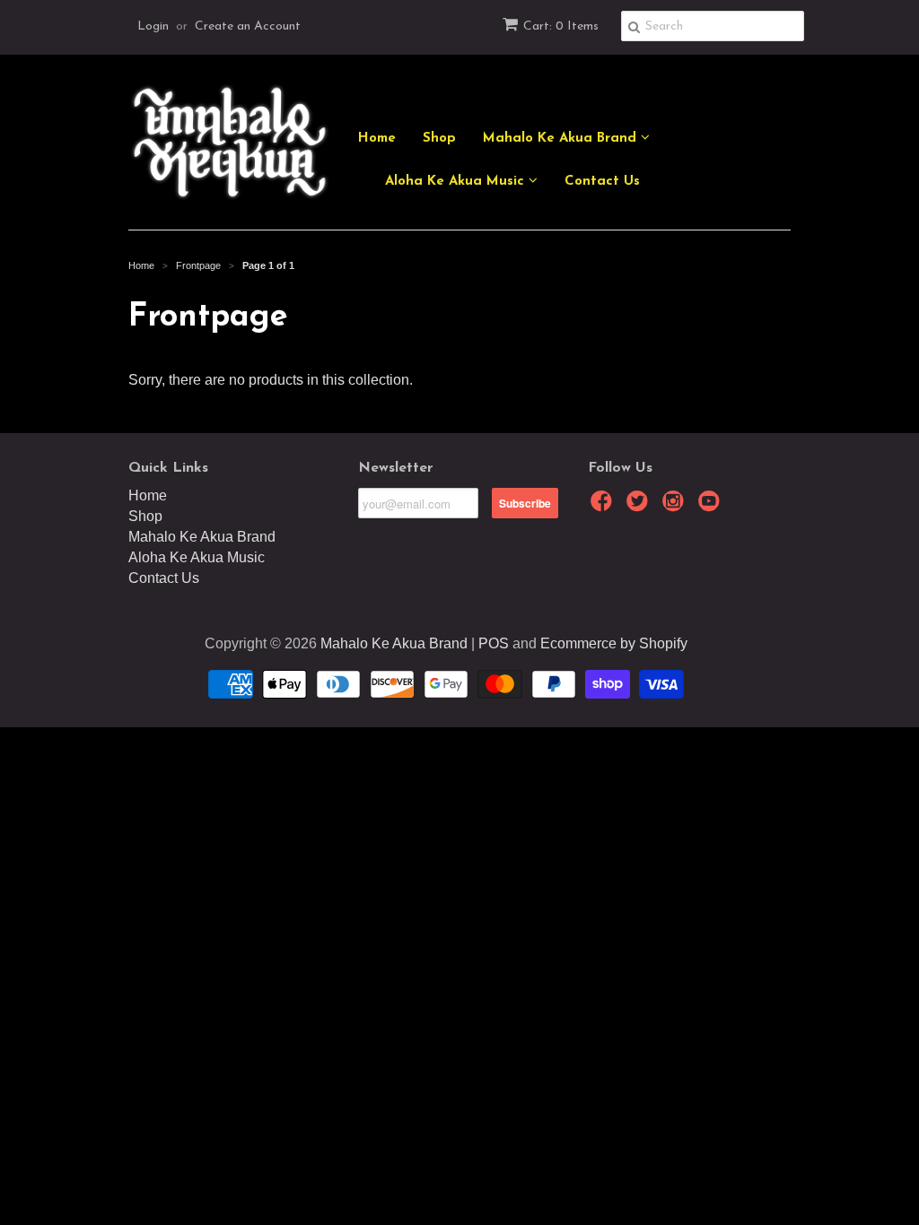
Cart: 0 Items (561, 26)
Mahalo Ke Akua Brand (562, 138)
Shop (439, 138)
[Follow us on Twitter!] (639, 506)
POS (493, 643)
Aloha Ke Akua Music (457, 181)
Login (153, 26)
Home (377, 138)
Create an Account (248, 26)
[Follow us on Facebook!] (604, 506)
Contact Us (602, 181)
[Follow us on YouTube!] (711, 506)
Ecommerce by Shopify (613, 643)
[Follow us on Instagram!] (675, 506)
